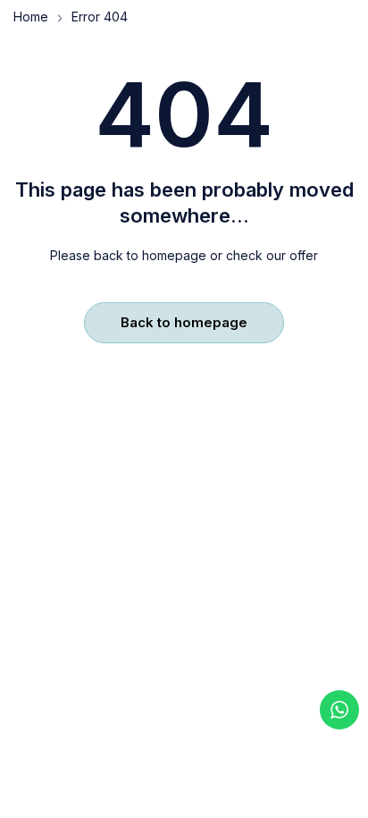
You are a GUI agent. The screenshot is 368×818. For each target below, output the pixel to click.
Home (30, 16)
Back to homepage (184, 322)
